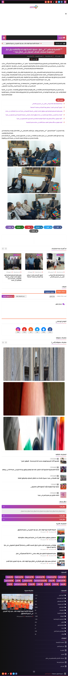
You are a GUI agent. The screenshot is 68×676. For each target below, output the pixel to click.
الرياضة (51, 580)
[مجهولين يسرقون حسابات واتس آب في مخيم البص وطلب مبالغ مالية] (61, 539)
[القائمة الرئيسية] (4, 37)
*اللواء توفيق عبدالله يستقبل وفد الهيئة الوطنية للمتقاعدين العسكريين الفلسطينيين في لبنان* (39, 118)
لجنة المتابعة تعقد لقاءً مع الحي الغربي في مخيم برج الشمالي (47, 104)
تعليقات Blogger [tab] (61, 292)
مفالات (46, 584)
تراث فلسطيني (26, 580)
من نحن (62, 666)
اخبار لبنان (61, 607)
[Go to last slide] (6, 248)
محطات (54, 584)
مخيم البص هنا (60, 662)
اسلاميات (9, 577)
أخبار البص (61, 577)
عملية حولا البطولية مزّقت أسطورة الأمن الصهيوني (45, 486)
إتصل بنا (62, 650)
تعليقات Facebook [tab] (49, 292)
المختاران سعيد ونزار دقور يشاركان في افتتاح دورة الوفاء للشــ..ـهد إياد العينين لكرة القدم (31, 561)
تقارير (17, 580)
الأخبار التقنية (60, 580)
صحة (63, 628)
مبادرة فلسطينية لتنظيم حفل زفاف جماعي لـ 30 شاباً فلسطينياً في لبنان (36, 553)
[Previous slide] (6, 342)
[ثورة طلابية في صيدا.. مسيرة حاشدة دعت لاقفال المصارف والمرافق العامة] (63, 478)
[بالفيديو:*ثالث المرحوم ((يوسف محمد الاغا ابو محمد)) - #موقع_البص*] (63, 461)
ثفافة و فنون (8, 580)
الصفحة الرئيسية (39, 56)
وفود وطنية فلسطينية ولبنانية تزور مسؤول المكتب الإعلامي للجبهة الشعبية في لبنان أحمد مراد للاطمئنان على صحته (33, 111)
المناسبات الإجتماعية (40, 580)
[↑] (34, 671)
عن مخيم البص (60, 646)
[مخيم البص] (34, 7)
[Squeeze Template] (65, 673)
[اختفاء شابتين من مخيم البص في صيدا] (63, 495)
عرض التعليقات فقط (20, 296)
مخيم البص (47, 674)
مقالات (39, 584)
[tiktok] (54, 2)
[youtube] (56, 2)
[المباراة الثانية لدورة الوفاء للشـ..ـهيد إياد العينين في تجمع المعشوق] (61, 532)
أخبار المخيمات (30, 56)
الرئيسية (61, 38)
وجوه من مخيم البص (20, 584)
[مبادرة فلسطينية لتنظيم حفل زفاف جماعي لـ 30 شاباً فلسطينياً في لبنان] (61, 555)
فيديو (62, 584)
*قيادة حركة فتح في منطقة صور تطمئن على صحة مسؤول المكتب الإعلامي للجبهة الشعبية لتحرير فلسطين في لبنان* (33, 115)
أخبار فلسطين (39, 577)
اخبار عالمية (18, 577)
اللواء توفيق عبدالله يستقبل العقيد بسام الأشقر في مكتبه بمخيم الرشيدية (44, 122)
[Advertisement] (34, 22)
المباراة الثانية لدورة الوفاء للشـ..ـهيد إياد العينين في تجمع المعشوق (46, 43)
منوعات (31, 584)
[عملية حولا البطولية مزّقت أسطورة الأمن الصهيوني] (63, 486)
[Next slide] (3, 248)
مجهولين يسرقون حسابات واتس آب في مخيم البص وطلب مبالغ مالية (37, 537)
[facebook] (62, 2)
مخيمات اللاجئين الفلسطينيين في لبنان (55, 658)
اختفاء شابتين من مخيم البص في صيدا (48, 495)
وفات (9, 584)
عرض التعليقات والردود (7, 296)
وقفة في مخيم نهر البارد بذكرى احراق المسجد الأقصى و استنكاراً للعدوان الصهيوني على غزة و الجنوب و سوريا (30, 546)
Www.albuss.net (28, 616)
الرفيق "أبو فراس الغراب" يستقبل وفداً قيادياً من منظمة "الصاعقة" (46, 107)
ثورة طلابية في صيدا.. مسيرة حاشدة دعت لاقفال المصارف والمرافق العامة (38, 478)
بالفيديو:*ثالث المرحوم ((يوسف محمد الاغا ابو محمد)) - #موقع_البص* (40, 461)
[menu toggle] (65, 2)
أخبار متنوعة (29, 577)
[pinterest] (51, 2)
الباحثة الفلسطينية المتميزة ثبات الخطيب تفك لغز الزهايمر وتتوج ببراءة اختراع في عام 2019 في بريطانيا (30, 469)
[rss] (48, 2)
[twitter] (59, 2)
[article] (18, 240)
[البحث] (3, 2)
